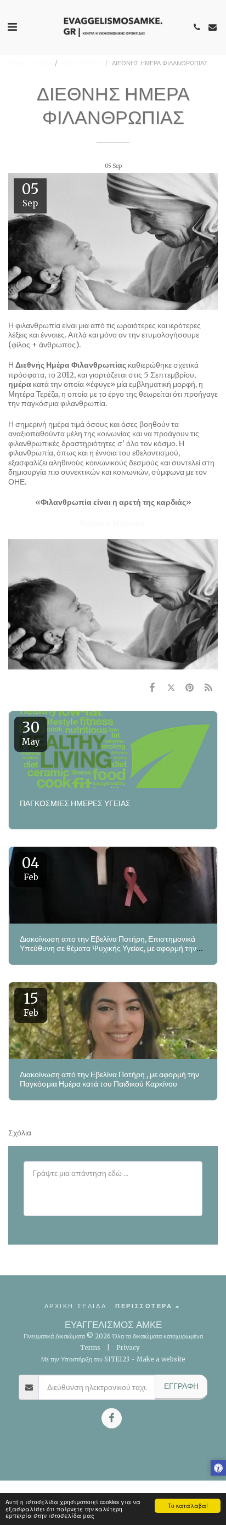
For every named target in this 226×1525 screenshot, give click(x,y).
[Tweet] (170, 687)
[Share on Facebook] (152, 687)
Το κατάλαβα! (188, 1505)
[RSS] (208, 687)
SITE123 (116, 1359)
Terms (90, 1348)
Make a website (161, 1359)
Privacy (128, 1348)
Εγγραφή (181, 1386)
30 (31, 732)
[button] (12, 26)
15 (31, 1003)
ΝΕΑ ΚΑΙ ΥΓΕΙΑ (82, 63)
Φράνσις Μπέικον (112, 523)
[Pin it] (189, 687)
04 (30, 868)
